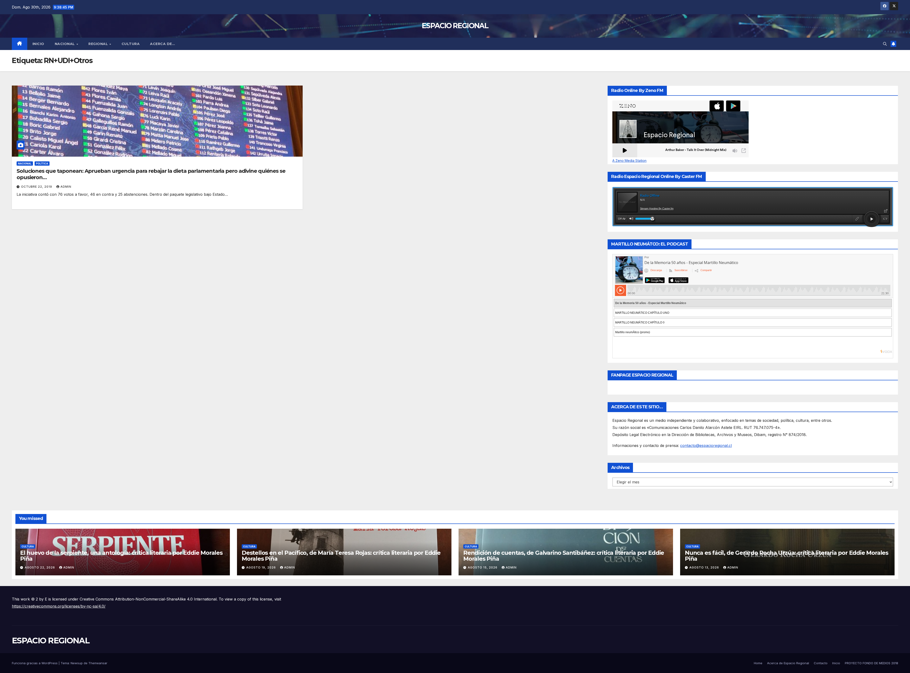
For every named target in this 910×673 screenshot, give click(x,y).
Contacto (821, 663)
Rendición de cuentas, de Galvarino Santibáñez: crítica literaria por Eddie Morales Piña (563, 555)
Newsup (77, 663)
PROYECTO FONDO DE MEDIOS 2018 (871, 663)
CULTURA (131, 44)
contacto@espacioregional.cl (706, 445)
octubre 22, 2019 (37, 186)
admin (65, 186)
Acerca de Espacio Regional (788, 663)
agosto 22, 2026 (40, 567)
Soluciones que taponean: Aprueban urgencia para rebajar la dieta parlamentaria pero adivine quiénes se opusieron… (151, 174)
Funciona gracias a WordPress (35, 663)
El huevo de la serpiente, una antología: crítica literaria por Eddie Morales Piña (121, 555)
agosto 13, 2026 (704, 567)
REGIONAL (98, 44)
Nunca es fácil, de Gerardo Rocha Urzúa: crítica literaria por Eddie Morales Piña (786, 555)
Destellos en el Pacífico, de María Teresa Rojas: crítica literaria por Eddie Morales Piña (341, 555)
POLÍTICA (42, 163)
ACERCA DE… (162, 44)
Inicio (38, 44)
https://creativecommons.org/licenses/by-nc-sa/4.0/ (58, 606)
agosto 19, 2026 (261, 567)
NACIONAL (65, 44)
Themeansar (97, 663)
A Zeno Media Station (629, 160)
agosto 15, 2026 (483, 567)
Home (758, 663)
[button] (885, 43)
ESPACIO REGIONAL (455, 25)
